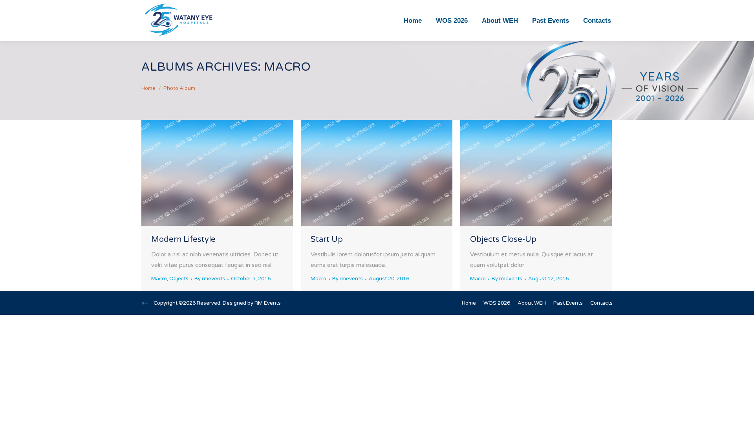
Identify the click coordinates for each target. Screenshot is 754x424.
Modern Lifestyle (183, 239)
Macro (159, 279)
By (209, 279)
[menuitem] (412, 20)
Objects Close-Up (503, 239)
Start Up (327, 239)
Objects (178, 279)
